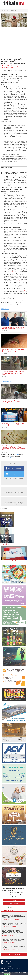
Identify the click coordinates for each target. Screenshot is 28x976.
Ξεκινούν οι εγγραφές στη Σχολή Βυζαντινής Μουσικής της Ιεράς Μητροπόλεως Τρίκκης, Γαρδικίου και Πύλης (13, 937)
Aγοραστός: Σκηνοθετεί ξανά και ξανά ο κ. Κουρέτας (6, 537)
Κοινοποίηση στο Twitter (15, 474)
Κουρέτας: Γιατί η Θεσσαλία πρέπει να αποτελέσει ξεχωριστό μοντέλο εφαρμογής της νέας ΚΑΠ (6, 520)
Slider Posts (5, 309)
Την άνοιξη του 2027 (16, 900)
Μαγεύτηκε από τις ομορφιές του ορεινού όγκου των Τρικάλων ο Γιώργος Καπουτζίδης (13, 922)
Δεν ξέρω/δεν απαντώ (16, 902)
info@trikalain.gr (9, 972)
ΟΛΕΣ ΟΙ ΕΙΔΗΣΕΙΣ (14, 960)
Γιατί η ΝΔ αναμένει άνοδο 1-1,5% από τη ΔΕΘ (13, 555)
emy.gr (12, 271)
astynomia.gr (19, 280)
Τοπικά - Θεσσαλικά (16, 925)
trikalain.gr (13, 457)
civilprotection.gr (21, 290)
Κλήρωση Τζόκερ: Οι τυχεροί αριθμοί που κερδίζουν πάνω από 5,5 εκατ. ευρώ (14, 929)
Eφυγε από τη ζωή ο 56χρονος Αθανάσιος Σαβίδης (14, 952)
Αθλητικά (14, 932)
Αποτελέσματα (14, 909)
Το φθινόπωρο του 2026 (16, 898)
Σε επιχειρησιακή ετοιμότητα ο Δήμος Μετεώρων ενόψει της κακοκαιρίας (14, 503)
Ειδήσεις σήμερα (6, 382)
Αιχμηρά (7, 549)
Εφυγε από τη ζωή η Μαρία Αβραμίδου (14, 492)
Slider (13, 948)
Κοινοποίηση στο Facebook (15, 468)
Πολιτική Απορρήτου (9, 969)
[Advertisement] (14, 43)
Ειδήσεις (16, 454)
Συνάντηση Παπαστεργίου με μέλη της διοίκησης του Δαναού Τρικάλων (13, 945)
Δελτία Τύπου (15, 955)
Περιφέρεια (16, 66)
